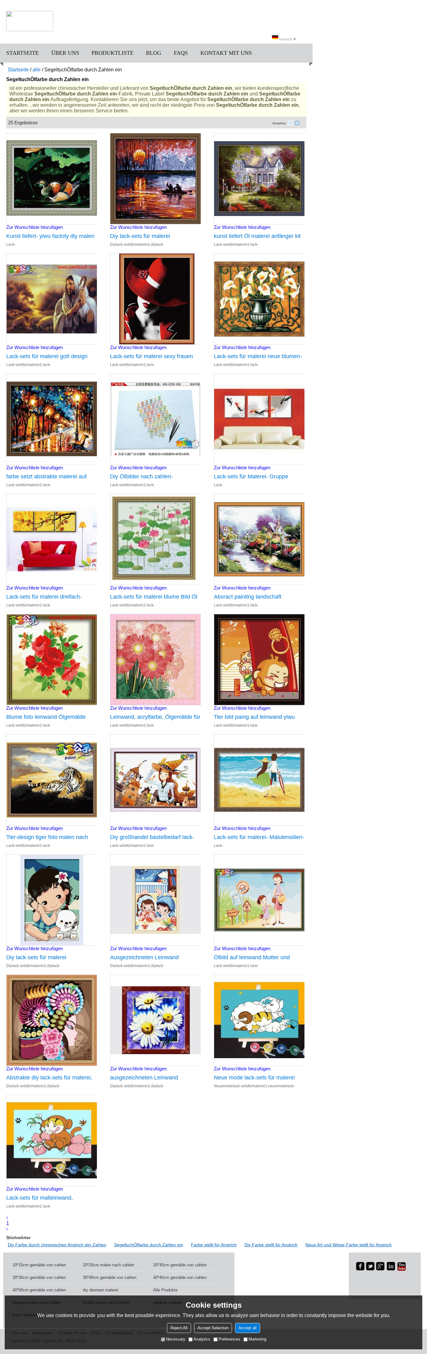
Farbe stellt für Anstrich (214, 1244)
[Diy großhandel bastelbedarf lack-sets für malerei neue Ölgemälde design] (155, 780)
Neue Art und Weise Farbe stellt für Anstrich (348, 1244)
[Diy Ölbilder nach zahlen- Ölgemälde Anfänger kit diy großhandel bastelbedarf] (155, 419)
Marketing (257, 1339)
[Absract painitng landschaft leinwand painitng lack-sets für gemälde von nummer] (259, 539)
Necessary (175, 1339)
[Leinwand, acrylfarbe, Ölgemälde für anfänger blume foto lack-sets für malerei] (155, 659)
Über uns (65, 53)
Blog (153, 53)
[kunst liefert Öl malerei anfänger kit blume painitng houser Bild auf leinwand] (259, 178)
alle (37, 69)
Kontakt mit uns (226, 53)
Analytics (201, 1339)
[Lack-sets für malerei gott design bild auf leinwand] (51, 299)
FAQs (181, 53)
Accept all (248, 1328)
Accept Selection (213, 1328)
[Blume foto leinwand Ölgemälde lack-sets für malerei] (51, 659)
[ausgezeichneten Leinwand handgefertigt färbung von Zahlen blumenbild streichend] (155, 1020)
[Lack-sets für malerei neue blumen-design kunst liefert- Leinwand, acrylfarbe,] (259, 299)
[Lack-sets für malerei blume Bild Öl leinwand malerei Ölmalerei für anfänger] (155, 539)
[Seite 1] (7, 1217)
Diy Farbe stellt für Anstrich (271, 1244)
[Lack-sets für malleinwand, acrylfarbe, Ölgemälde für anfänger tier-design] (51, 1140)
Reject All (179, 1328)
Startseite (22, 53)
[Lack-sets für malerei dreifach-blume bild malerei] (51, 539)
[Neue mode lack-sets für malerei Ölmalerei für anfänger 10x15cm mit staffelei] (259, 1020)
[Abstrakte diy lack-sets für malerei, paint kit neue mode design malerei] (51, 1020)
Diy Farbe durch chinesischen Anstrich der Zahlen (57, 1244)
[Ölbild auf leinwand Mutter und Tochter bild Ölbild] (259, 900)
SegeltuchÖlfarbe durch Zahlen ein (148, 1244)
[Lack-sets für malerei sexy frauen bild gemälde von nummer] (155, 299)
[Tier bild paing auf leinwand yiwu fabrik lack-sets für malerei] (259, 659)
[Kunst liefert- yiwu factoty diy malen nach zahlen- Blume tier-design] (51, 178)
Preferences (229, 1339)
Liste (290, 123)
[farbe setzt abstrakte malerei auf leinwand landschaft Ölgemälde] (51, 419)
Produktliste (112, 53)
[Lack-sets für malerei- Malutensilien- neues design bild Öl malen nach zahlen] (259, 780)
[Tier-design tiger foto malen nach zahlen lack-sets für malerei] (51, 780)
